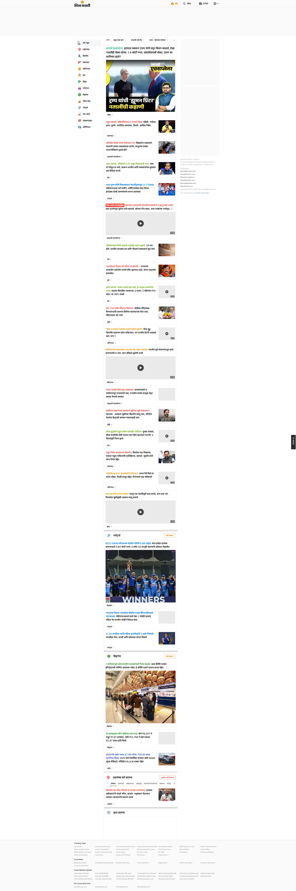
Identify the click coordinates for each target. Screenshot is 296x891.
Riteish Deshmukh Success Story (147, 849)
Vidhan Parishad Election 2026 (147, 846)
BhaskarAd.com (186, 186)
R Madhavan (183, 852)
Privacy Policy (209, 164)
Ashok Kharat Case (164, 849)
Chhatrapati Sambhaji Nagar (104, 863)
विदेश (109, 115)
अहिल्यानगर (130, 783)
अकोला (113, 783)
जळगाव (162, 783)
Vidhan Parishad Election (208, 846)
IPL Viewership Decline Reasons (126, 846)
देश (108, 177)
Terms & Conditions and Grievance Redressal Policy (197, 162)
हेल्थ (108, 526)
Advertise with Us (186, 159)
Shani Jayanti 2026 (122, 849)
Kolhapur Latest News (207, 863)
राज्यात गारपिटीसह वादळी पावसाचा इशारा (84, 879)
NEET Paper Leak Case (186, 846)
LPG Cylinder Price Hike (103, 846)
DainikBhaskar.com (188, 171)
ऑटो (108, 768)
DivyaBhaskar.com (187, 174)
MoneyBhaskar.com (188, 183)
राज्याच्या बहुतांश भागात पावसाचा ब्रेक (146, 873)
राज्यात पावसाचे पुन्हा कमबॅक (165, 876)
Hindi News (141, 855)
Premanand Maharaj (207, 852)
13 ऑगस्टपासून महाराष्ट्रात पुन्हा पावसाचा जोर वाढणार (189, 876)
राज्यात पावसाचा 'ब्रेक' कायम (123, 873)
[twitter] (167, 115)
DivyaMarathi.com (187, 180)
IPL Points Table (142, 852)
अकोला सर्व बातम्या (167, 777)
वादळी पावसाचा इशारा (205, 876)
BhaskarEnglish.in (187, 177)
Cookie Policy (198, 164)
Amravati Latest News (81, 865)
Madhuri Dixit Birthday (123, 855)
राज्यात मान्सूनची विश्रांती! (101, 873)
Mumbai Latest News (123, 863)
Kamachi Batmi (184, 849)
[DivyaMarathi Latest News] (82, 5)
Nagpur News (162, 863)
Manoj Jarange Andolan (81, 849)
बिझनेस (109, 726)
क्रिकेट (109, 605)
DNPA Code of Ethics (203, 193)
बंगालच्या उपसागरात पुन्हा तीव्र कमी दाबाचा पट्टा (168, 873)
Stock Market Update (165, 846)
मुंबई (108, 322)
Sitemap (196, 159)
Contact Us (184, 164)
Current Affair (204, 849)
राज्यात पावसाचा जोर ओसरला (186, 879)
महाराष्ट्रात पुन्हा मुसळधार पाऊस (145, 879)
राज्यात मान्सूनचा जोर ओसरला (81, 873)
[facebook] (162, 115)
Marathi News (120, 852)
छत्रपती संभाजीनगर (113, 156)
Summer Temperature (102, 849)
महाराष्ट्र (110, 136)
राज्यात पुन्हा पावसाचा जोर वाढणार (103, 879)
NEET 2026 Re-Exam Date (82, 852)
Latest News (99, 855)
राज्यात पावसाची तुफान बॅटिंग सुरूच (125, 879)
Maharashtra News (80, 863)
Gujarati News (163, 855)
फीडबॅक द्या (293, 441)
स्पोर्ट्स (109, 198)
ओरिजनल (110, 343)
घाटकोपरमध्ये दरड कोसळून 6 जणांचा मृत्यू (147, 876)
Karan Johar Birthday (81, 855)
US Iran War (78, 846)
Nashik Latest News (185, 863)
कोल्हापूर (139, 783)
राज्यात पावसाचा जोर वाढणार (81, 876)
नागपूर (169, 783)
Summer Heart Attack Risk (103, 852)
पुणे (108, 280)
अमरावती (121, 783)
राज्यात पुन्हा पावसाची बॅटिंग (102, 876)
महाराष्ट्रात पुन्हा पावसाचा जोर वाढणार (125, 876)
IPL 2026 (161, 852)
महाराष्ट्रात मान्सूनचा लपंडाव (207, 873)
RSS (190, 164)
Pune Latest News (143, 863)
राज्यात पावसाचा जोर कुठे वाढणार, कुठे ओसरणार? (189, 873)
